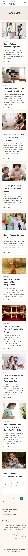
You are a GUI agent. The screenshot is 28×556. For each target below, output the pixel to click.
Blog (3, 516)
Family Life (6, 41)
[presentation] (14, 30)
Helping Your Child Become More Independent (11, 282)
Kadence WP (17, 551)
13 (13, 501)
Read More (7, 61)
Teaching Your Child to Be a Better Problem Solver (13, 188)
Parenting (6, 183)
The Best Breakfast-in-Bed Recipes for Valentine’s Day (13, 378)
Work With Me (6, 511)
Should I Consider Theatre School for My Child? (13, 329)
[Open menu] (25, 3)
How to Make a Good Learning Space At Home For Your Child (12, 427)
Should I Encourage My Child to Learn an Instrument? (13, 137)
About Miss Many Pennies (9, 509)
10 (7, 501)
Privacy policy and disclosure (10, 514)
